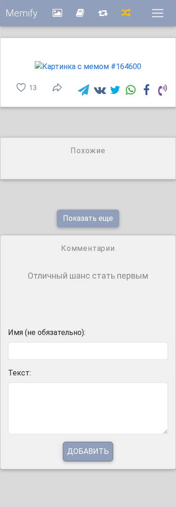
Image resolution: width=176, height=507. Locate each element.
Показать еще (88, 218)
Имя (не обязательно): (46, 332)
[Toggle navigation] (157, 13)
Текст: (19, 372)
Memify (22, 13)
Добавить (88, 451)
